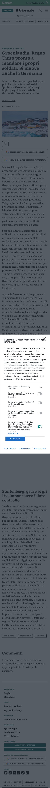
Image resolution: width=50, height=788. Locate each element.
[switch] (40, 393)
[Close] (44, 339)
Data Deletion (10, 448)
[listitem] (25, 387)
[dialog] (25, 394)
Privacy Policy (40, 448)
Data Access (25, 448)
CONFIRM (15, 439)
